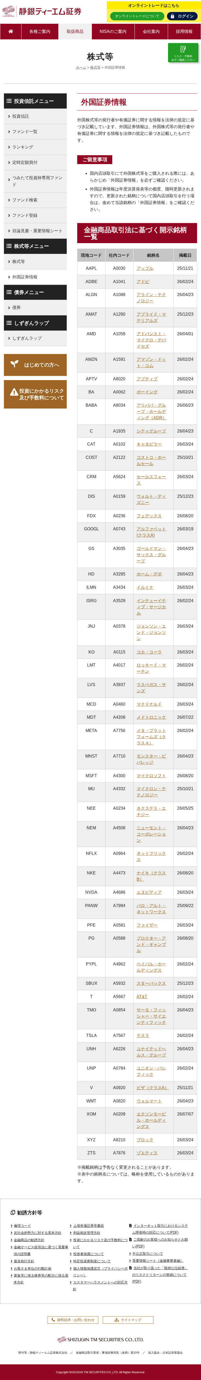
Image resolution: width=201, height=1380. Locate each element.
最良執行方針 (24, 1261)
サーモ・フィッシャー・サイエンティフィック (151, 1016)
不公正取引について (147, 1254)
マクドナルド (149, 704)
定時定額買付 (24, 162)
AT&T (142, 996)
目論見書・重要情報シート (37, 231)
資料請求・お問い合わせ (75, 1320)
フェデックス (149, 516)
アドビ (143, 281)
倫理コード (22, 1226)
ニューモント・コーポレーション (151, 834)
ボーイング (147, 392)
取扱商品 (75, 31)
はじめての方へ (41, 365)
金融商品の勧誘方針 (29, 1240)
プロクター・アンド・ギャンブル (151, 944)
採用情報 (184, 31)
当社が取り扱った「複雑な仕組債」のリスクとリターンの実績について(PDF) (160, 1274)
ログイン (186, 16)
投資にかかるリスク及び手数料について (41, 394)
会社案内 (151, 31)
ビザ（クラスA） (153, 1087)
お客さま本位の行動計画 (32, 1268)
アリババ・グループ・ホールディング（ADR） (152, 411)
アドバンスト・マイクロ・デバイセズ (151, 340)
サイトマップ (131, 1320)
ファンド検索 (24, 200)
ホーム (81, 67)
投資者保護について (88, 1254)
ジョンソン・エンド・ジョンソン (151, 632)
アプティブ (147, 379)
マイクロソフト (151, 775)
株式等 (95, 67)
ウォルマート (149, 1101)
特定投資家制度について (91, 1261)
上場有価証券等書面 (88, 1226)
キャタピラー (149, 444)
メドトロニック (151, 717)
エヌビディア (149, 892)
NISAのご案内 (113, 31)
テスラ (143, 1035)
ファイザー (147, 925)
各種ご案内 (39, 31)
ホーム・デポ (149, 574)
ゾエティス (147, 1153)
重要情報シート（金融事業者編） (157, 1261)
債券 (16, 307)
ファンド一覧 (24, 131)
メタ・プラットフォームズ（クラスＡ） (151, 736)
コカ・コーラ (149, 652)
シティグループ (151, 431)
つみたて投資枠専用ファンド (37, 181)
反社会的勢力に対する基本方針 (38, 1233)
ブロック (145, 1140)
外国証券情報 (24, 277)
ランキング (22, 147)
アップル (145, 268)
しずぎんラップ (27, 338)
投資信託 (20, 116)
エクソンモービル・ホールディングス (151, 1120)
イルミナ (145, 587)
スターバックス (151, 983)
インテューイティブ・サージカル (151, 606)
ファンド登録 (24, 215)
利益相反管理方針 (86, 1233)
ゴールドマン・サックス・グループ (151, 554)
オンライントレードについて (137, 16)
